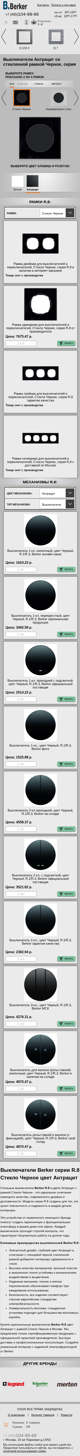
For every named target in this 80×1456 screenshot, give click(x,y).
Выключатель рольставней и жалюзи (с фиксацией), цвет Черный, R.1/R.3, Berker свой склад (40, 1138)
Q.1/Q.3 (24, 48)
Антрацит (33, 190)
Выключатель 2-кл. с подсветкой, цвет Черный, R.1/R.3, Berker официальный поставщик (40, 879)
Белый (18, 190)
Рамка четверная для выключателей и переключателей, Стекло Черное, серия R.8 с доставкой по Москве (40, 462)
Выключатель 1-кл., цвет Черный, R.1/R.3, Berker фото (40, 747)
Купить (69, 343)
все (12, 83)
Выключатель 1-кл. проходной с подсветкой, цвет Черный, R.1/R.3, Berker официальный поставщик (40, 684)
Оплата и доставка (63, 5)
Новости (66, 1415)
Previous (3, 36)
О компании (16, 1415)
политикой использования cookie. (25, 1451)
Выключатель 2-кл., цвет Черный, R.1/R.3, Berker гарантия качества (40, 941)
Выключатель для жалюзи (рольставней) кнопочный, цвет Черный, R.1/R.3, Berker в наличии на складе (40, 1073)
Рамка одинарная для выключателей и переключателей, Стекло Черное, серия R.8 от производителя (40, 328)
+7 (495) (22, 14)
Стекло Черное (21, 109)
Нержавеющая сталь (58, 109)
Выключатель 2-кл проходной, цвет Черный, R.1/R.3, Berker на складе (40, 812)
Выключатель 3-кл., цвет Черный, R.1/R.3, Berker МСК (40, 1006)
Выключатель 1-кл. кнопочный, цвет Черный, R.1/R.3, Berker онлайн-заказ (40, 552)
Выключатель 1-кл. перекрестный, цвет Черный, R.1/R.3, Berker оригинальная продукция (40, 619)
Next (76, 36)
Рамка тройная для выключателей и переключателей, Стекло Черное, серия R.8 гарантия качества (40, 397)
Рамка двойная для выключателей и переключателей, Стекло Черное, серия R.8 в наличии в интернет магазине (40, 267)
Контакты (43, 5)
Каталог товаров (42, 1415)
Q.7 (56, 48)
